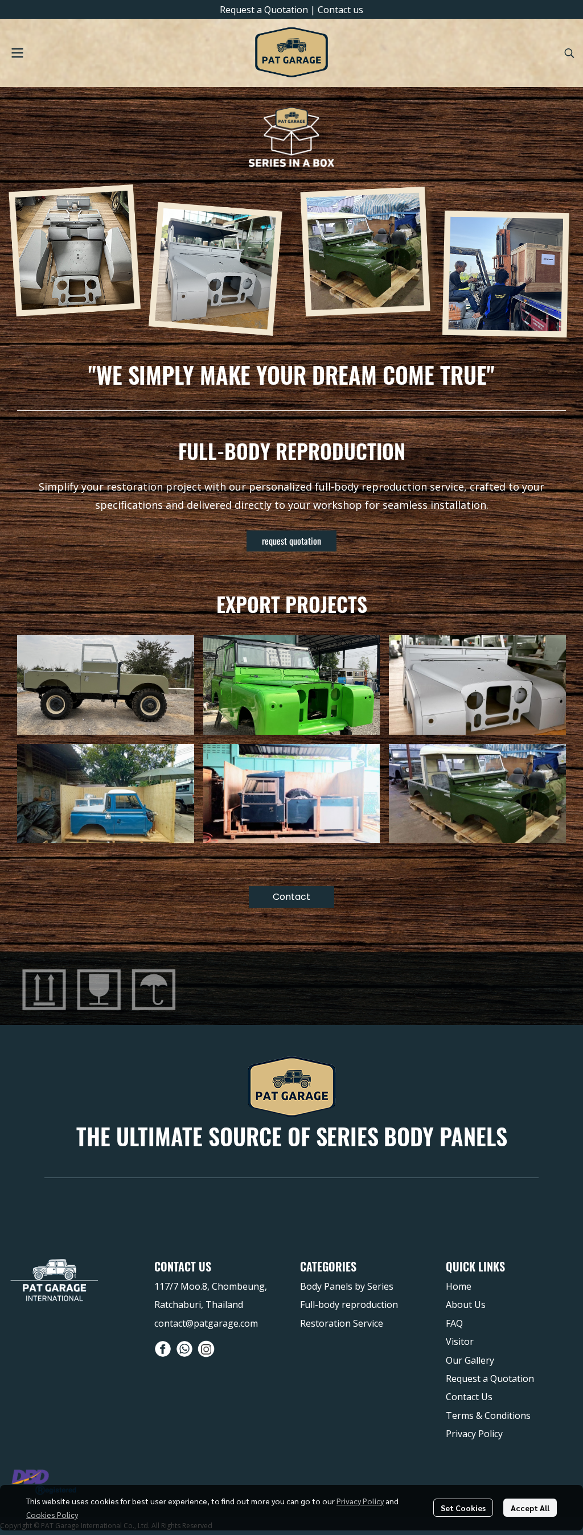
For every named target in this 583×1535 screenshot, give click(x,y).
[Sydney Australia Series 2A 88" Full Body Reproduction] (291, 685)
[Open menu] (17, 53)
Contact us (340, 9)
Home (458, 1286)
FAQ (454, 1323)
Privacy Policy (360, 1501)
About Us (466, 1304)
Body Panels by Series (346, 1286)
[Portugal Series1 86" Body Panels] (105, 685)
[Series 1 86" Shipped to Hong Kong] (477, 793)
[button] (569, 53)
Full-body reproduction (349, 1304)
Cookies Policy (52, 1514)
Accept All (530, 1508)
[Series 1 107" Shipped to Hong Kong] (291, 793)
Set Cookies (463, 1508)
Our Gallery (470, 1360)
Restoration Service (341, 1323)
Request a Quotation (264, 9)
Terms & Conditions (488, 1415)
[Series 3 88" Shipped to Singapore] (105, 793)
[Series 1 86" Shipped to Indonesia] (477, 685)
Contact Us (469, 1396)
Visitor (460, 1341)
